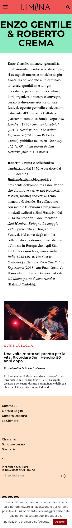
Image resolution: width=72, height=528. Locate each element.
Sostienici (9, 449)
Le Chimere (10, 421)
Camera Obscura (14, 416)
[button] (68, 7)
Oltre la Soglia (12, 411)
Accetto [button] (60, 521)
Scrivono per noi (14, 444)
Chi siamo (9, 439)
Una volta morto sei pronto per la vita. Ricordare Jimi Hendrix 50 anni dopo (34, 357)
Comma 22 (9, 406)
